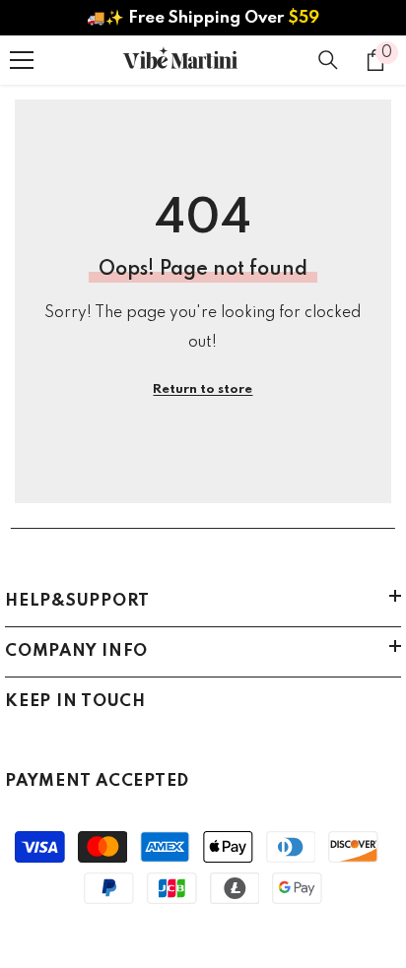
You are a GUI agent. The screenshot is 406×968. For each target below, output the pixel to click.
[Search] (328, 60)
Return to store (202, 389)
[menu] (22, 60)
